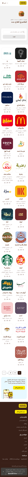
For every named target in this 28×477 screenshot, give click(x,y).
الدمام (25, 438)
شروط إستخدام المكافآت (14, 459)
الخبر (26, 448)
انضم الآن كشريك (23, 430)
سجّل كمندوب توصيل (21, 427)
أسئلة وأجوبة (24, 459)
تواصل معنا (5, 459)
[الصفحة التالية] (4, 373)
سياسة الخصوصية (12, 473)
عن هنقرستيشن (23, 420)
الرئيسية (25, 19)
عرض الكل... (24, 451)
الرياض (25, 444)
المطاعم (20, 19)
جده (16, 19)
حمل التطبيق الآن (19, 387)
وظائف (25, 423)
